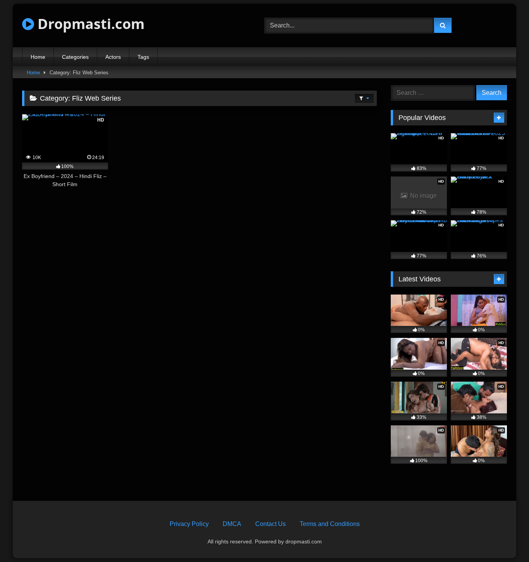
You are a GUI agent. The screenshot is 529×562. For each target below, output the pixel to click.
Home (38, 57)
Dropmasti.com (89, 23)
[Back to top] (505, 539)
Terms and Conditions (330, 524)
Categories (75, 57)
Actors (113, 57)
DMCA (232, 524)
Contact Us (270, 524)
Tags (143, 57)
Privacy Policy (189, 524)
